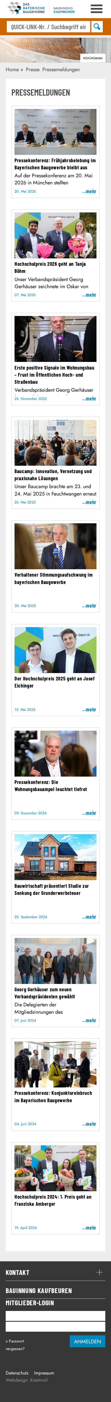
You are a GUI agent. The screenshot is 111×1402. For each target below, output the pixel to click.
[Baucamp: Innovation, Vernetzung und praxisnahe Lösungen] (55, 464)
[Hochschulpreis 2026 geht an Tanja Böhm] (55, 256)
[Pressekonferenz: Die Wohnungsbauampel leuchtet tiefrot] (55, 774)
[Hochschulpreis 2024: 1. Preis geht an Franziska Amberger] (55, 1189)
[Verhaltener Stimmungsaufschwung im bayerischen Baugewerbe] (55, 567)
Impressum (44, 1373)
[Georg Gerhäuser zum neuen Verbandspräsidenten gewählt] (55, 982)
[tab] (55, 1272)
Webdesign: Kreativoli (27, 1380)
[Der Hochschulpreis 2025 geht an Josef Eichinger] (55, 671)
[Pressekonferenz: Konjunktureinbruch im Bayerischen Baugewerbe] (55, 1085)
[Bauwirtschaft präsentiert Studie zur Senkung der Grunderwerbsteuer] (55, 878)
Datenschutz (17, 1373)
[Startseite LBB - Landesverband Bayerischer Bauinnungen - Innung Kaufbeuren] (43, 9)
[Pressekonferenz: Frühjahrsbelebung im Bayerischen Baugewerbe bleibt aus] (55, 153)
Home (12, 69)
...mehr (89, 191)
